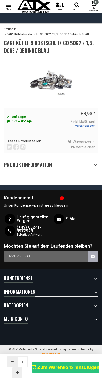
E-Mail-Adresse (19, 256)
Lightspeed (70, 349)
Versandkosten (85, 126)
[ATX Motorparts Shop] (34, 6)
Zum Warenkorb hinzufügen (67, 367)
